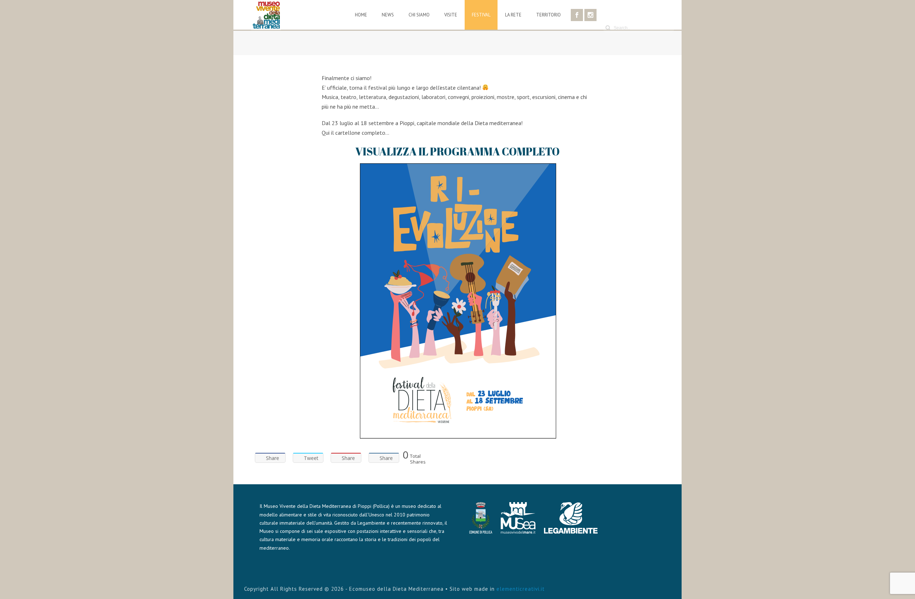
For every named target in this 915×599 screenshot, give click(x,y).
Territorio (548, 15)
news (388, 15)
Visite (450, 15)
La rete (513, 15)
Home (361, 15)
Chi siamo (419, 15)
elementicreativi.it (520, 588)
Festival (481, 15)
